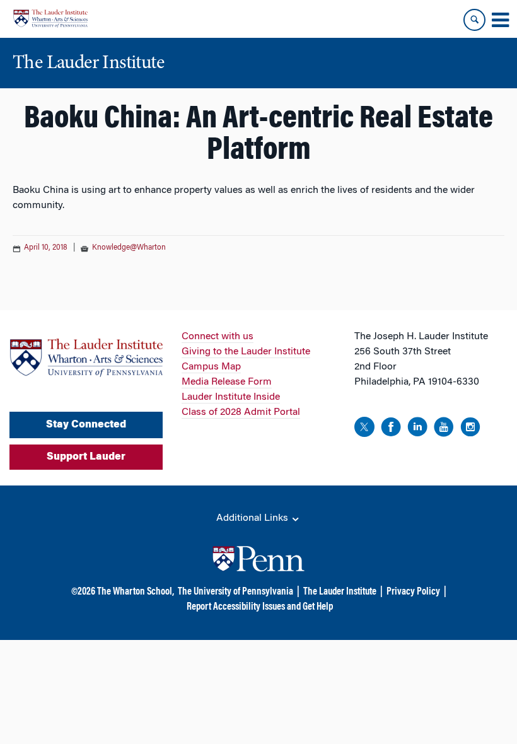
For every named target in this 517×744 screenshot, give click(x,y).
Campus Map (211, 367)
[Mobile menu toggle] (500, 20)
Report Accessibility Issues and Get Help (260, 607)
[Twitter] (364, 429)
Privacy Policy (413, 592)
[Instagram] (470, 429)
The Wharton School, (135, 592)
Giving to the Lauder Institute (246, 352)
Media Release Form (227, 382)
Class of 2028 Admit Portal (241, 412)
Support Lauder (86, 457)
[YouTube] (444, 429)
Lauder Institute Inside (231, 397)
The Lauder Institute (339, 592)
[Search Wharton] (474, 20)
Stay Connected (86, 425)
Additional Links (253, 518)
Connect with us (217, 337)
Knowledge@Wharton (129, 248)
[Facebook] (391, 429)
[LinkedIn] (417, 429)
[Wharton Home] (50, 18)
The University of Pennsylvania (235, 592)
